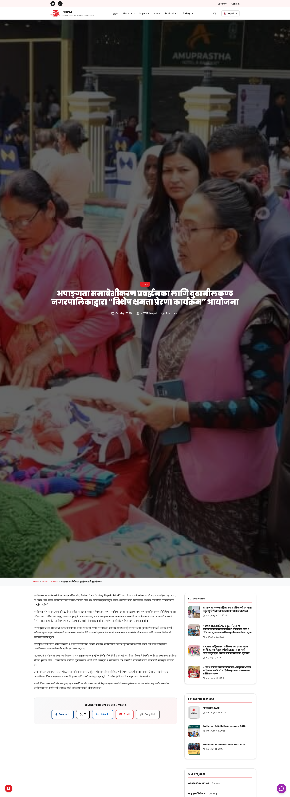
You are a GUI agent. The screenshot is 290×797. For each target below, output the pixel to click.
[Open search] (215, 13)
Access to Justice (198, 783)
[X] (60, 3)
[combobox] (230, 13)
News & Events (50, 581)
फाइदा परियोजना (197, 793)
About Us (127, 13)
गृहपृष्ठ (115, 13)
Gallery (186, 13)
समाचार (157, 13)
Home (36, 581)
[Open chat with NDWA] (281, 788)
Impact (143, 13)
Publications (171, 13)
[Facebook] (52, 3)
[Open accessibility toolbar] (8, 788)
